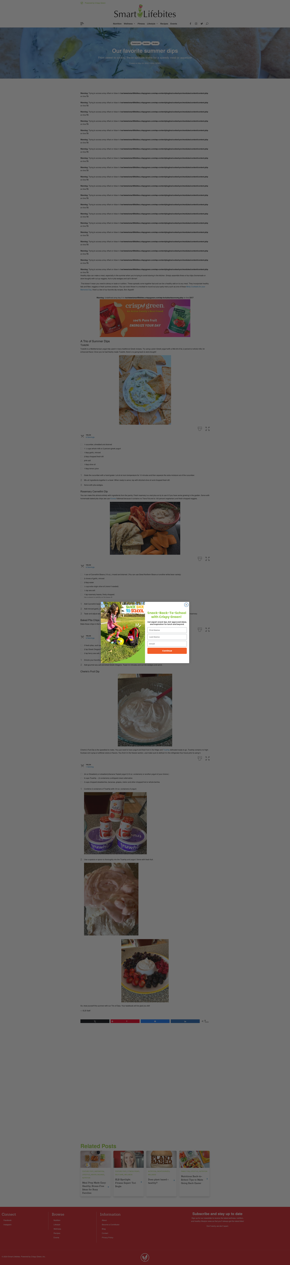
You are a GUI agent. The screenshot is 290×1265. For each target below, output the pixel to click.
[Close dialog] (186, 605)
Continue (167, 650)
